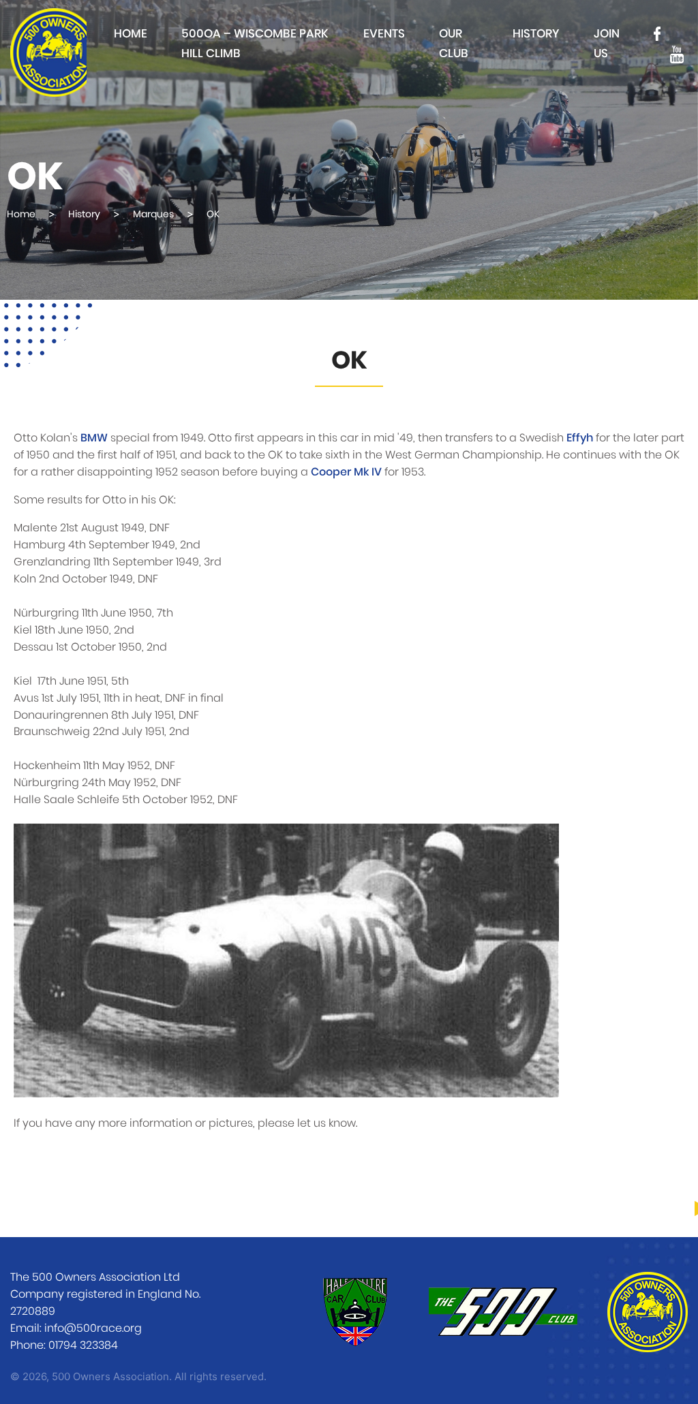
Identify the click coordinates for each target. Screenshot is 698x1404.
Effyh (579, 438)
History (536, 34)
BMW (94, 438)
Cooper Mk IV (346, 472)
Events (384, 34)
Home (130, 34)
